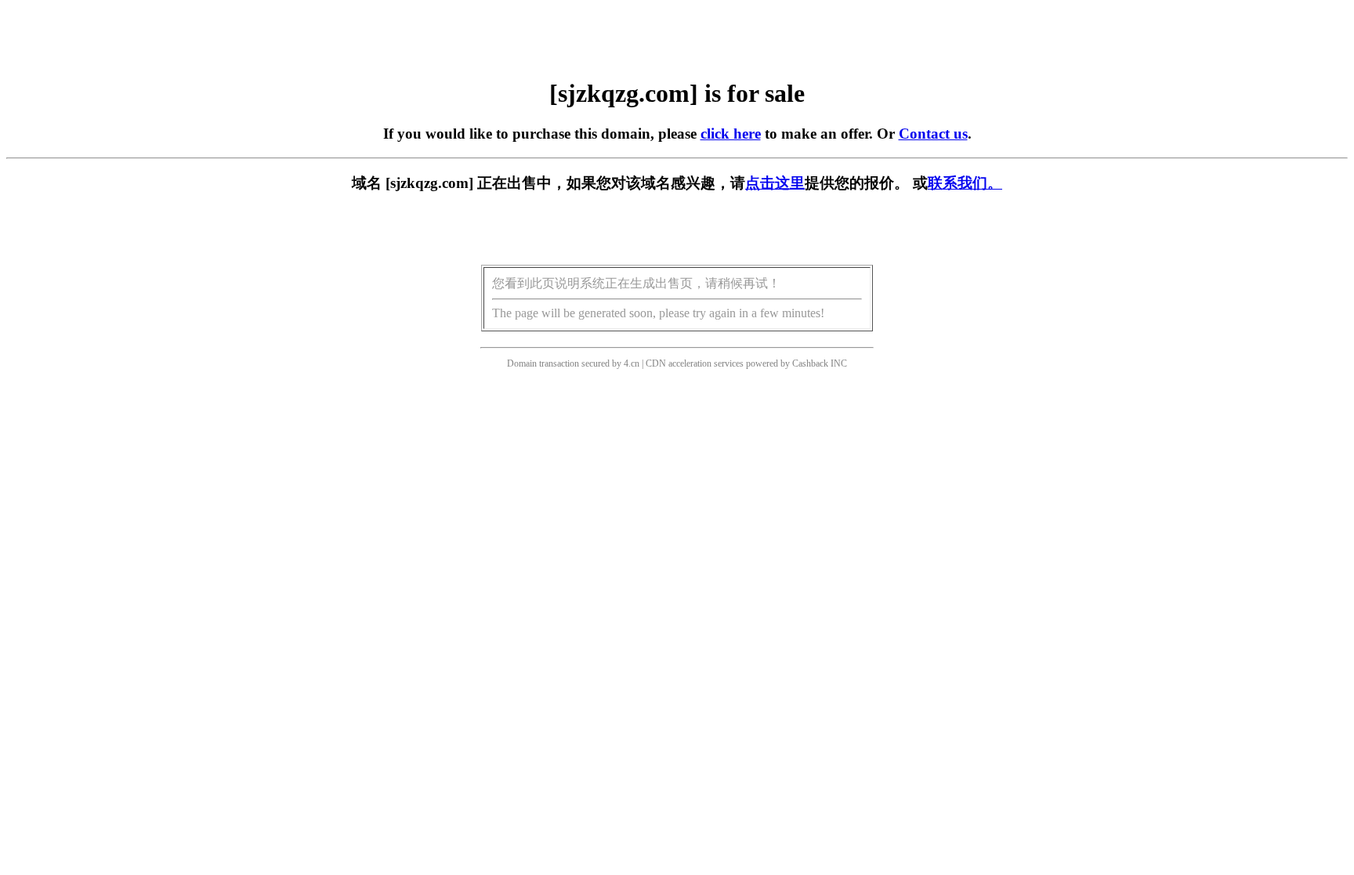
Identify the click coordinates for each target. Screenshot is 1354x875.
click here (731, 133)
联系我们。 (965, 183)
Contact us (933, 133)
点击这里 (775, 183)
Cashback (810, 363)
